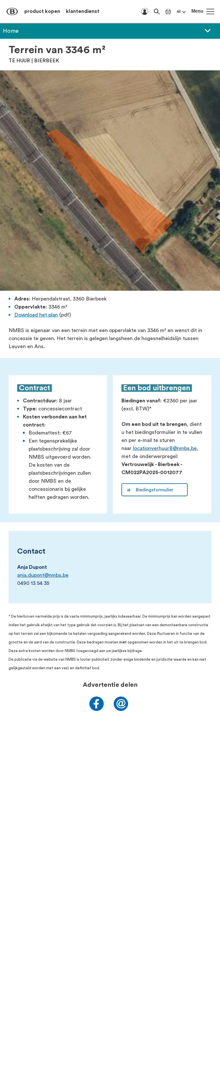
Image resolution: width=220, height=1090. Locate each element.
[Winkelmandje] (168, 11)
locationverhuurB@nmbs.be (165, 448)
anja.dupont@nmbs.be (42, 575)
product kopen (42, 11)
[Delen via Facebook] (96, 709)
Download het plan (36, 314)
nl (178, 11)
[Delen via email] (121, 709)
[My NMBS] (144, 11)
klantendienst (82, 11)
